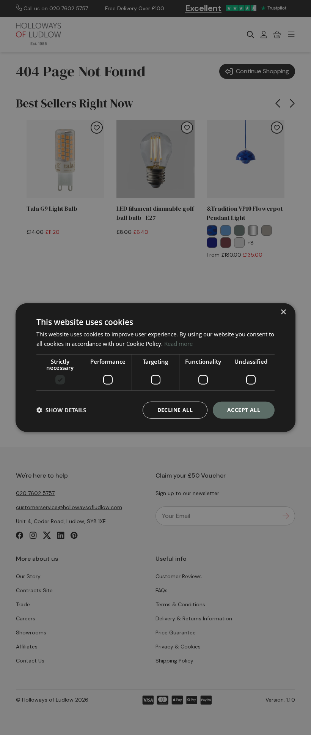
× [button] (283, 312)
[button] (61, 410)
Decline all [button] (175, 409)
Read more (178, 343)
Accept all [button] (243, 409)
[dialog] (155, 367)
